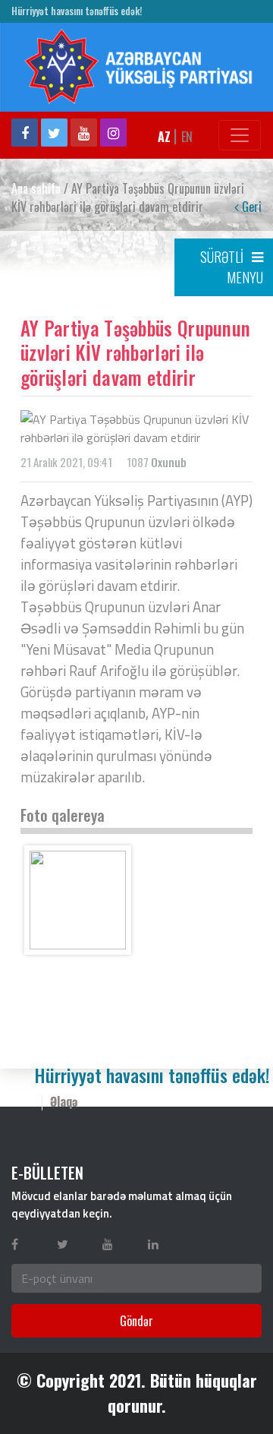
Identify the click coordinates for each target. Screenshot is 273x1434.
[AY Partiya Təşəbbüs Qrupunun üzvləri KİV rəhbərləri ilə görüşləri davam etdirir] (77, 900)
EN (187, 137)
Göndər (136, 1321)
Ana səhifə (36, 188)
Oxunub (169, 461)
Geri (250, 206)
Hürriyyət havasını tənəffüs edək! (76, 11)
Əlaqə (64, 1101)
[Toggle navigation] (239, 135)
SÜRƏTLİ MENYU (231, 267)
